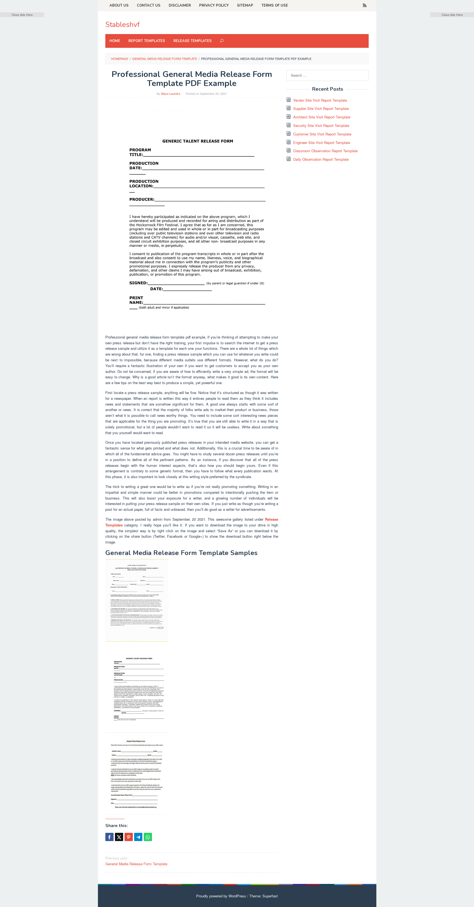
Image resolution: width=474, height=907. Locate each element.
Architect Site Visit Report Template (321, 117)
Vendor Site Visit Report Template (320, 100)
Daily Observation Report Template (321, 159)
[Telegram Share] (138, 837)
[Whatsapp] (148, 837)
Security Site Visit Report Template (321, 125)
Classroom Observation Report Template (325, 150)
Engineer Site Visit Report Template (321, 142)
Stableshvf (122, 24)
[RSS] (365, 5)
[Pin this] (129, 837)
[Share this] (109, 837)
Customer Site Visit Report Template (322, 134)
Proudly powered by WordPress (221, 895)
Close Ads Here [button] (22, 14)
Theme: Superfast (263, 895)
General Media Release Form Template (136, 860)
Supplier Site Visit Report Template (321, 108)
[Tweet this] (119, 837)
